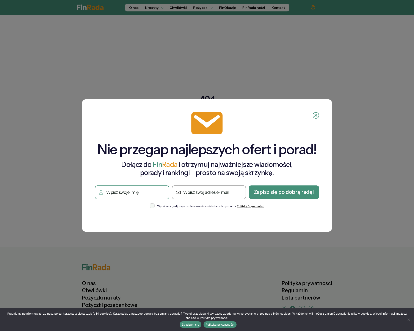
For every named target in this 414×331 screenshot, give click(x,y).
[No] (408, 319)
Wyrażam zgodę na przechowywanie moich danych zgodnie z (210, 206)
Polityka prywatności (220, 324)
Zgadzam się (190, 324)
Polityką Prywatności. (250, 206)
